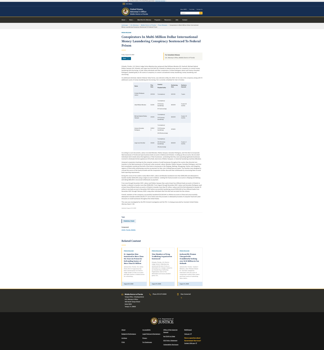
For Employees (147, 342)
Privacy (144, 338)
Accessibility (146, 330)
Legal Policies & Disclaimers (151, 334)
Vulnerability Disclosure (170, 344)
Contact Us (199, 9)
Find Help (191, 9)
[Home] (135, 14)
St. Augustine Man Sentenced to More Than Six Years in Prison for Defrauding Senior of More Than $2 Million (134, 259)
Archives (124, 338)
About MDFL (183, 9)
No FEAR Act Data (169, 336)
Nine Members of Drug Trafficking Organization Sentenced (162, 256)
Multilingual (188, 330)
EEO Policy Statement (170, 340)
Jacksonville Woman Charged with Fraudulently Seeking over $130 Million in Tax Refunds (189, 259)
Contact (189, 343)
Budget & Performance (129, 334)
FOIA (123, 342)
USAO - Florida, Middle (129, 230)
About (123, 330)
